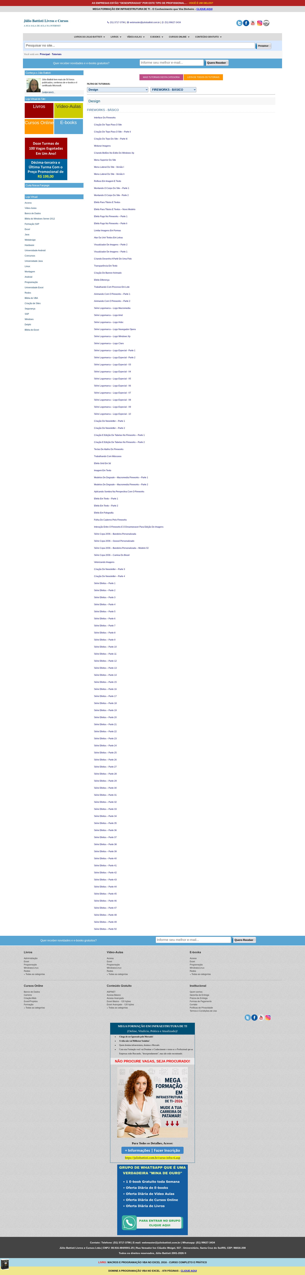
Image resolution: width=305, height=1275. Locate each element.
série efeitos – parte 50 (105, 929)
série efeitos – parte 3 (104, 597)
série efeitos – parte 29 (105, 781)
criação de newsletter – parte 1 (109, 421)
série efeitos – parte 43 (105, 879)
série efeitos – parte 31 (105, 795)
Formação (29, 1004)
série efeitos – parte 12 (105, 661)
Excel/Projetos (31, 1001)
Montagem (30, 271)
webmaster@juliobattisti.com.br (144, 22)
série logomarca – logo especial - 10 (112, 414)
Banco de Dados (33, 213)
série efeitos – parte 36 (105, 830)
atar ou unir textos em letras (108, 237)
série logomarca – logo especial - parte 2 (114, 357)
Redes (28, 293)
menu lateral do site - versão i (109, 167)
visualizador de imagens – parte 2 (110, 244)
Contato (193, 1004)
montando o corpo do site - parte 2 (111, 195)
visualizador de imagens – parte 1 (110, 251)
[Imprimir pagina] (266, 25)
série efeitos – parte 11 (105, 654)
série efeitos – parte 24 (105, 745)
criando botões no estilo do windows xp (114, 153)
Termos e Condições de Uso (203, 1010)
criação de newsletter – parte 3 (109, 569)
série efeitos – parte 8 (104, 633)
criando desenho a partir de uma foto (113, 259)
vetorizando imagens (104, 562)
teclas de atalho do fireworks (108, 449)
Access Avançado (115, 997)
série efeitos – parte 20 (105, 717)
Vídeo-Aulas (68, 106)
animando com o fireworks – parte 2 (112, 301)
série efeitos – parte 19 (105, 710)
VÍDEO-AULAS (134, 37)
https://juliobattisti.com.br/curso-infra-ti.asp (152, 1157)
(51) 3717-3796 (117, 22)
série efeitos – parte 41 (105, 865)
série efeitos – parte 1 (104, 583)
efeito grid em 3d (102, 463)
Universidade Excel (34, 287)
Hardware (29, 245)
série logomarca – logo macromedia (112, 308)
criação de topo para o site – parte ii (112, 132)
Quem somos (196, 991)
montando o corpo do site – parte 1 (111, 188)
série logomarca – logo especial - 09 (112, 407)
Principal (45, 54)
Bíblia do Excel (32, 330)
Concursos (30, 256)
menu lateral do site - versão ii (109, 174)
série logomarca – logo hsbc (108, 322)
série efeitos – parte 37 (105, 837)
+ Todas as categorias (34, 973)
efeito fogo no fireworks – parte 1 (110, 216)
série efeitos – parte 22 (105, 731)
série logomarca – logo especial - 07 (112, 393)
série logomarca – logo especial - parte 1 (114, 350)
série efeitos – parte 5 (104, 611)
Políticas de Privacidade (201, 1007)
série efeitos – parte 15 (105, 682)
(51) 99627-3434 (172, 22)
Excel (27, 229)
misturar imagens (102, 146)
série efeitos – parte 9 (104, 640)
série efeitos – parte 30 (105, 788)
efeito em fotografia (103, 513)
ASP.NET (111, 991)
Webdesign (30, 240)
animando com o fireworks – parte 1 (112, 294)
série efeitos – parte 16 (105, 689)
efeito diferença (101, 280)
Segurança (30, 308)
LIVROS (114, 37)
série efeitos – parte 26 (105, 760)
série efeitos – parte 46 (105, 901)
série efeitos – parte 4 (104, 604)
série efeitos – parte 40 (105, 858)
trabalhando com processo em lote (112, 287)
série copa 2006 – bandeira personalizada (115, 534)
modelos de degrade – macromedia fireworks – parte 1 (121, 477)
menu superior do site (105, 160)
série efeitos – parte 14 (105, 675)
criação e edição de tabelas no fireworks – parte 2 (119, 442)
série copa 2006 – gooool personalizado (114, 541)
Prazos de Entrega (199, 997)
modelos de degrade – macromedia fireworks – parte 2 (121, 484)
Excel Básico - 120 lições (119, 1001)
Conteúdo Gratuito (119, 986)
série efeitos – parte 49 (105, 922)
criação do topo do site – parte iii (110, 139)
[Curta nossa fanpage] (246, 25)
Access (28, 203)
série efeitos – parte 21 (105, 724)
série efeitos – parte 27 (105, 767)
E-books (68, 122)
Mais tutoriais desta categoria (161, 77)
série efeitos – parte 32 (105, 802)
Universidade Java (34, 261)
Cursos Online (39, 122)
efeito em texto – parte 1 (106, 498)
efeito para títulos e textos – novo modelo (114, 209)
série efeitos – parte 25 (105, 752)
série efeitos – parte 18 (105, 703)
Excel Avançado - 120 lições (120, 1004)
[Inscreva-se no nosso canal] (253, 25)
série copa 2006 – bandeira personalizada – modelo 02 (121, 548)
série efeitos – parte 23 (105, 738)
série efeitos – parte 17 (105, 696)
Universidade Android (35, 250)
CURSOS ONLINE (178, 37)
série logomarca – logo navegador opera (115, 329)
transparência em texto (105, 266)
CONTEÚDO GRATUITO (207, 37)
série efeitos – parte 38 (105, 844)
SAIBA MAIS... (48, 92)
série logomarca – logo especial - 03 (112, 364)
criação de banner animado (108, 273)
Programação (31, 282)
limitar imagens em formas (107, 230)
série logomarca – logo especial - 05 (112, 378)
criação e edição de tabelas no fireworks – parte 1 (119, 435)
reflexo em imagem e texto (107, 181)
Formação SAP (32, 224)
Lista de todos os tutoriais (203, 77)
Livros (39, 106)
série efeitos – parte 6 (104, 618)
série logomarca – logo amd (108, 315)
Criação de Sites (33, 303)
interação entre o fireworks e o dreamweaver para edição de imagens (128, 527)
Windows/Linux (31, 967)
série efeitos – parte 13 (105, 668)
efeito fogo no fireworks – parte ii (110, 223)
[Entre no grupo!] (152, 1200)
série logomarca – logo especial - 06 (112, 386)
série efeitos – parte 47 (105, 908)
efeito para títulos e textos (107, 202)
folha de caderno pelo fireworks (110, 520)
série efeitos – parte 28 (105, 774)
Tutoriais (56, 54)
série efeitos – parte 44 (105, 887)
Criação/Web (30, 997)
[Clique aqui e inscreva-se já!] (46, 179)
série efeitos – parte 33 (105, 809)
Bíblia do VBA (31, 298)
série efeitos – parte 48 (105, 915)
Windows (29, 319)
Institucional (198, 986)
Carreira (28, 994)
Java (27, 234)
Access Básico (114, 994)
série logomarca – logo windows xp (112, 336)
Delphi (28, 324)
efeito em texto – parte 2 (106, 505)
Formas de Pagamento (201, 1001)
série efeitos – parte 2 (104, 590)
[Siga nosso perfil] (239, 25)
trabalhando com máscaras (107, 456)
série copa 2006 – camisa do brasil (112, 555)
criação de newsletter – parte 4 (109, 576)
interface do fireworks (105, 117)
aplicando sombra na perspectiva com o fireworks (119, 491)
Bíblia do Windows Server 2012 (40, 218)
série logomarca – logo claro (109, 343)
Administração (31, 958)
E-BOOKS (155, 37)
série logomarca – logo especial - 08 (112, 400)
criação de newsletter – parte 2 (109, 428)
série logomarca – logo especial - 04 (112, 371)
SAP (27, 314)
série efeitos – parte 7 (104, 625)
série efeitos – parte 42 (105, 872)
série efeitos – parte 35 (105, 823)
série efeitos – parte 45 (105, 894)
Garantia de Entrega (199, 994)
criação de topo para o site (108, 124)
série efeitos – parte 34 (105, 816)
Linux (27, 266)
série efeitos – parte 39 (105, 851)
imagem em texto (102, 470)
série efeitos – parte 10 (105, 647)
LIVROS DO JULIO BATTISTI (88, 37)
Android (28, 277)
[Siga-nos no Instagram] (259, 25)
